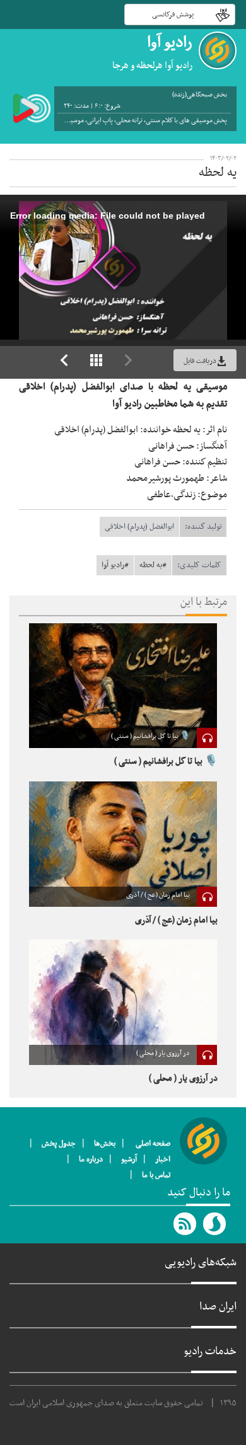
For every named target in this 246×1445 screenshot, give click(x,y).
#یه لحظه (153, 565)
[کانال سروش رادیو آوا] (215, 1223)
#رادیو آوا (115, 565)
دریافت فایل (200, 361)
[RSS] (185, 1223)
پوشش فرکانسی (173, 14)
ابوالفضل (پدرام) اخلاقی (139, 527)
